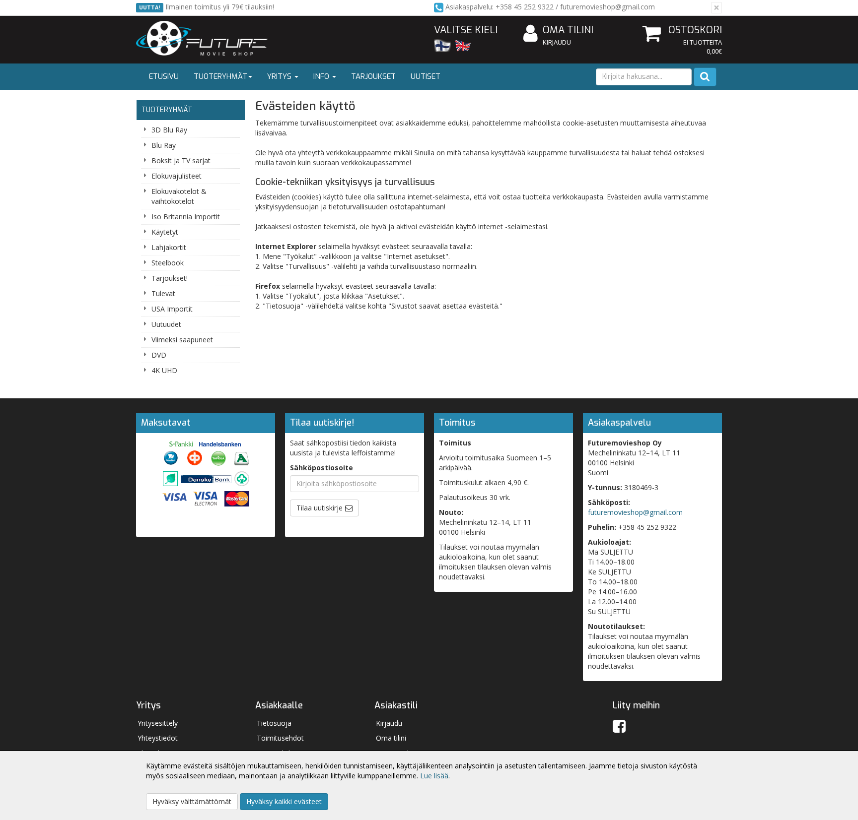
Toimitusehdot (280, 738)
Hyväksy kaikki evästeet (284, 801)
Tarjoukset (373, 76)
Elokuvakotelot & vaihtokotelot (179, 196)
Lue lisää (434, 775)
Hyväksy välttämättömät (191, 801)
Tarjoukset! (169, 278)
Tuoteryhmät (220, 76)
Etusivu (164, 76)
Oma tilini (568, 30)
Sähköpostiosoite (321, 467)
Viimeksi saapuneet (182, 339)
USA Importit (172, 309)
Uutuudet (166, 324)
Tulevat (163, 293)
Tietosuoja (274, 723)
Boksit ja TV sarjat (181, 160)
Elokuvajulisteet (176, 176)
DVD (158, 355)
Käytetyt (164, 232)
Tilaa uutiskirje (319, 507)
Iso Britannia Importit (185, 216)
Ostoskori (695, 30)
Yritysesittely (158, 723)
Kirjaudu (557, 42)
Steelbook (167, 262)
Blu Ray (163, 145)
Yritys (280, 76)
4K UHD (164, 370)
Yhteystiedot (158, 738)
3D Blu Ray (169, 129)
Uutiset (425, 76)
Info (322, 76)
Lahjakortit (168, 247)
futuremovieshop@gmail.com (635, 512)
